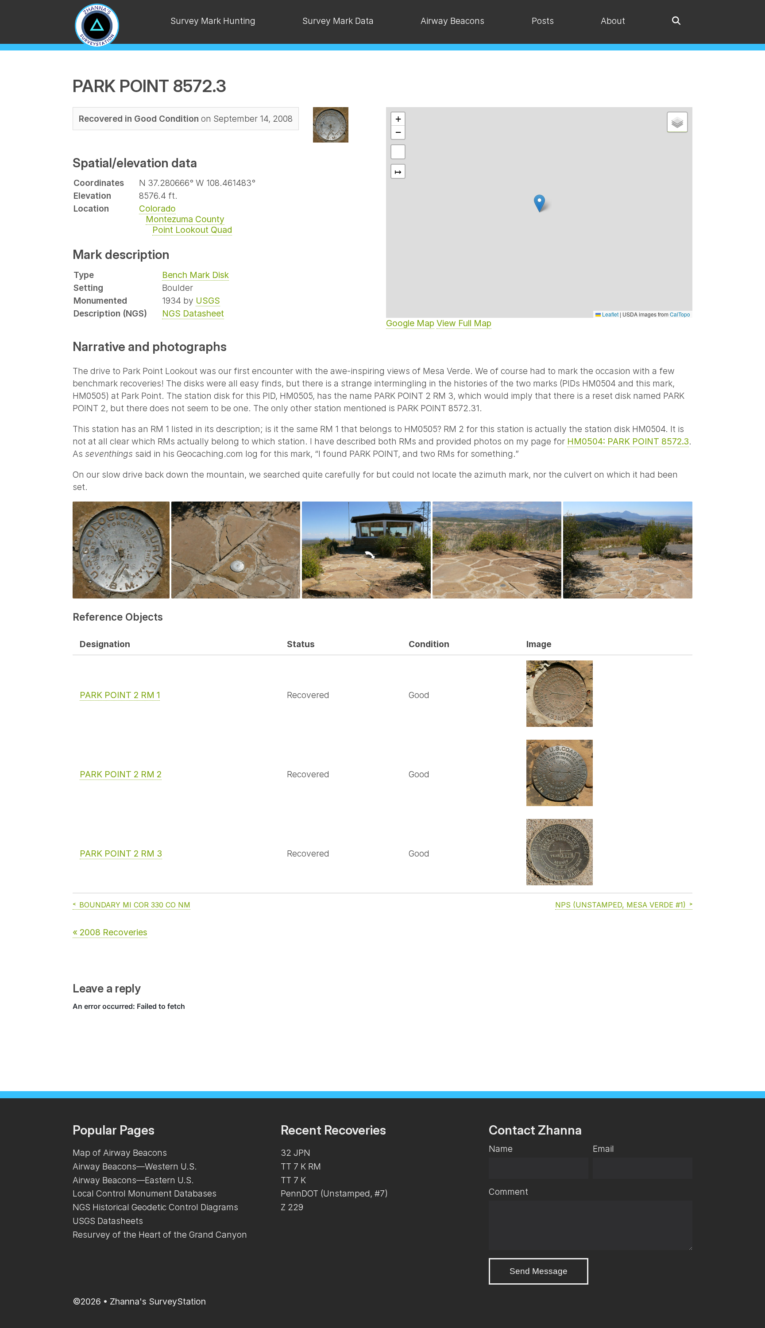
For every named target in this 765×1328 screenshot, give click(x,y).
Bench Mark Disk (195, 275)
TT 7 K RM (301, 1166)
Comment (508, 1191)
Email (603, 1148)
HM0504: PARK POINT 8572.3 (628, 441)
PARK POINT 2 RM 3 (121, 853)
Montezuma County (185, 219)
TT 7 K (293, 1180)
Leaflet (609, 314)
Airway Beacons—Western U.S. (135, 1166)
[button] (539, 203)
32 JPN (295, 1152)
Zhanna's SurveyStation (158, 1301)
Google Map (410, 323)
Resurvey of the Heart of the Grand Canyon (160, 1234)
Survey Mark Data (338, 20)
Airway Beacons (452, 20)
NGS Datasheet (193, 313)
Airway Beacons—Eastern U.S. (133, 1180)
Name (501, 1148)
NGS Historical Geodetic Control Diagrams (155, 1207)
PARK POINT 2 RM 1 (120, 695)
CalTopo (680, 314)
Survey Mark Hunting (212, 20)
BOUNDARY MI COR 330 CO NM (134, 904)
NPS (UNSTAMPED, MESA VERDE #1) (620, 904)
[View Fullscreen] (398, 151)
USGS (208, 300)
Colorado (157, 208)
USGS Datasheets (108, 1221)
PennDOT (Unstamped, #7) (334, 1193)
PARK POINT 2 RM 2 (121, 774)
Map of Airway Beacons (120, 1152)
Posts (543, 20)
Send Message (539, 1271)
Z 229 (292, 1207)
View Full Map (464, 323)
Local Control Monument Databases (144, 1193)
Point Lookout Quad (192, 229)
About (613, 20)
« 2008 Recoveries (110, 932)
